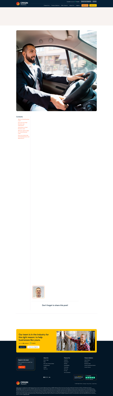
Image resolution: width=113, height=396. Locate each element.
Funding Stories (47, 365)
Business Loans (60, 146)
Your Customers (67, 372)
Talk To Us (85, 5)
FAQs (45, 361)
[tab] (5, 324)
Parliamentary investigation (56, 129)
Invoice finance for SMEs (39, 282)
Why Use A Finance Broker (49, 363)
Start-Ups (66, 368)
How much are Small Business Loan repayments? (22, 124)
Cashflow (66, 360)
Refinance (87, 361)
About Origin (46, 360)
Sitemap (84, 383)
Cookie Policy (94, 383)
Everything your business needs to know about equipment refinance (49, 279)
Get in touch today (56, 271)
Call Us (94, 1)
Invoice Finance (42, 199)
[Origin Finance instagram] (46, 377)
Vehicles (65, 363)
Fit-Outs (65, 370)
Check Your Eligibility (86, 1)
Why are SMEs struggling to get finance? (43, 276)
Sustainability (66, 365)
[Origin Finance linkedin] (50, 377)
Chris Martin (35, 18)
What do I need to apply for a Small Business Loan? (23, 132)
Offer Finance (64, 5)
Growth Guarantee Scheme (90, 365)
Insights (45, 367)
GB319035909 (18, 388)
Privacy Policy (89, 383)
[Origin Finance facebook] (44, 377)
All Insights (108, 319)
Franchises (66, 367)
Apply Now (93, 5)
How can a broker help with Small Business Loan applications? (23, 137)
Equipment (66, 361)
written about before (41, 129)
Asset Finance (44, 203)
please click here (26, 394)
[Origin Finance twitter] (48, 377)
